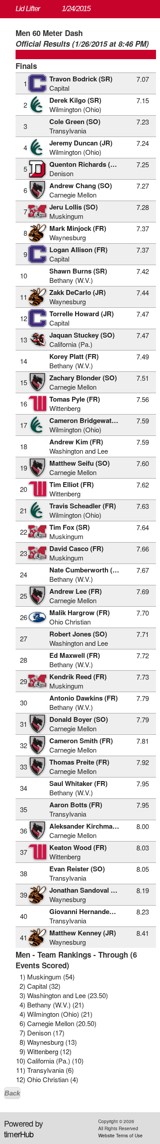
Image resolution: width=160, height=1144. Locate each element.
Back (12, 1093)
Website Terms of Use (120, 1135)
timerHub (19, 1134)
